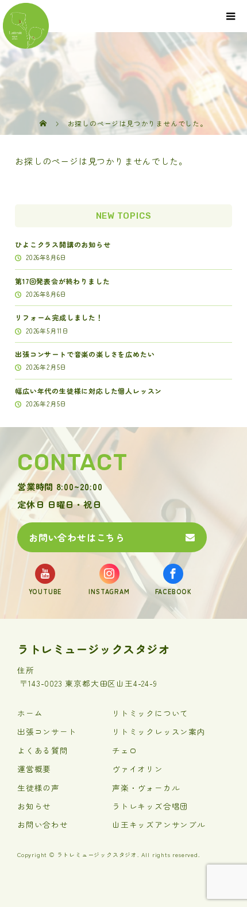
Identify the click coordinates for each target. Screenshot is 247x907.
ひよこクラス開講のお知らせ (62, 244)
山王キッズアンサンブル (159, 824)
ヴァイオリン (137, 768)
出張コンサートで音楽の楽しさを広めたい (85, 354)
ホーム (30, 713)
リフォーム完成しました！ (59, 317)
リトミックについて (150, 713)
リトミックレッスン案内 (159, 731)
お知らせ (34, 806)
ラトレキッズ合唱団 (150, 806)
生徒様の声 (38, 787)
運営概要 (34, 768)
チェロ (124, 750)
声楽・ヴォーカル (146, 787)
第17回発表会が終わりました (62, 281)
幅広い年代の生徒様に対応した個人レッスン (88, 391)
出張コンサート (47, 731)
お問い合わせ (42, 824)
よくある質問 (42, 750)
